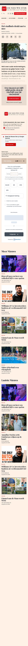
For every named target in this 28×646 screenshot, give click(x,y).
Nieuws (3, 23)
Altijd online (12, 18)
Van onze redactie (6, 280)
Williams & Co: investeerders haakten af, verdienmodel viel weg (13, 308)
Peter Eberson (5, 312)
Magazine (3, 18)
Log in (20, 102)
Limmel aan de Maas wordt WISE (12, 338)
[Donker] (2, 13)
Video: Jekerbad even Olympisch (10, 368)
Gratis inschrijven (20, 13)
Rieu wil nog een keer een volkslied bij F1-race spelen (12, 277)
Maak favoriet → (11, 144)
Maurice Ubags (5, 31)
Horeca (3, 432)
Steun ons (20, 18)
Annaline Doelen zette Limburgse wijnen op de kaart (11, 437)
